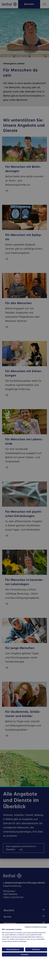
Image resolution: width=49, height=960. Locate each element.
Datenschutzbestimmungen (36, 927)
